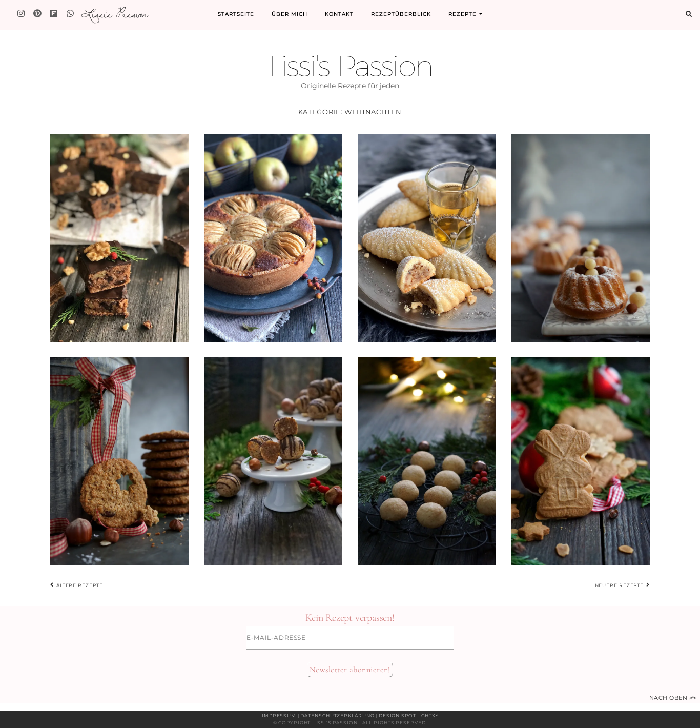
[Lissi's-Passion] (70, 13)
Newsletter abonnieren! (350, 669)
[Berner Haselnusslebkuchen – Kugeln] (273, 460)
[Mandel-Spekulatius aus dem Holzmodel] (580, 460)
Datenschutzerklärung (337, 715)
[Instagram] (21, 13)
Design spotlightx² (408, 715)
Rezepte (462, 14)
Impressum (279, 715)
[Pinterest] (37, 13)
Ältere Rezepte (78, 585)
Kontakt (339, 14)
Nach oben (673, 697)
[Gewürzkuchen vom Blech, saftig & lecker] (119, 237)
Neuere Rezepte (620, 585)
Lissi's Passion (114, 13)
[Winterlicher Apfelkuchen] (273, 237)
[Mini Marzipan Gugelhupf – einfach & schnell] (580, 237)
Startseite (236, 14)
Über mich (289, 14)
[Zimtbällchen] (427, 460)
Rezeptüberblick (401, 14)
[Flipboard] (54, 13)
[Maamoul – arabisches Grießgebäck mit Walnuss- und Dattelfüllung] (427, 237)
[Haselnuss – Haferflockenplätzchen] (119, 460)
